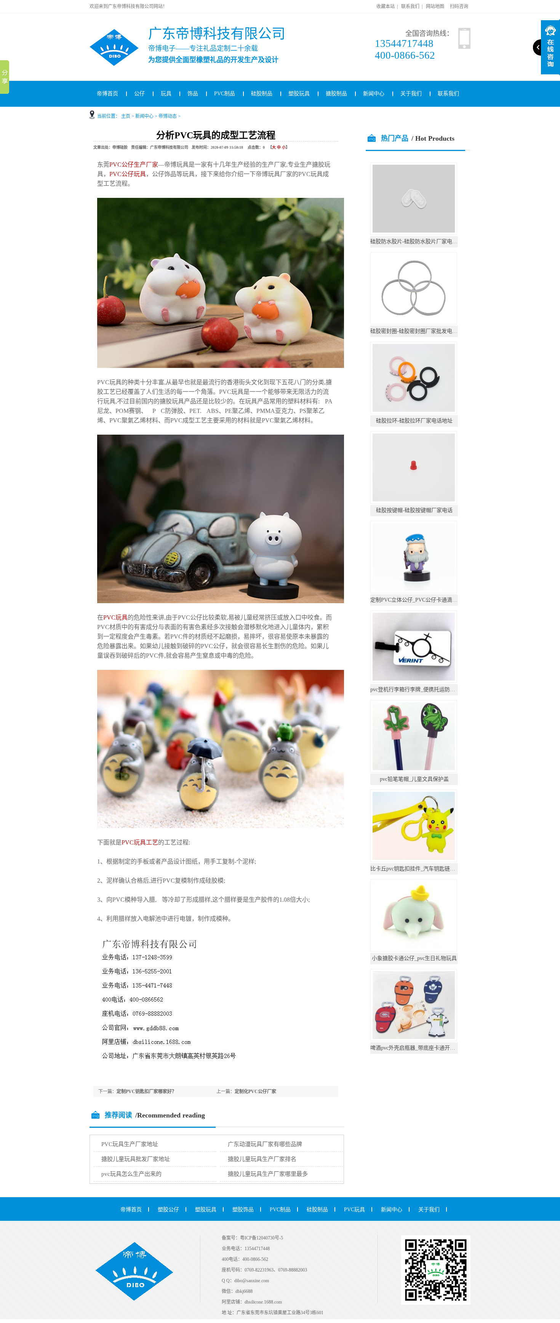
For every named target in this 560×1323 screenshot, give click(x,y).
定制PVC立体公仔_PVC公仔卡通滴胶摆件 (419, 600)
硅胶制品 (261, 93)
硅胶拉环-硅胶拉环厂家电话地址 (414, 421)
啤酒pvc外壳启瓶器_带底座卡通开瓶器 (415, 1048)
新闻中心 (373, 93)
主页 (125, 116)
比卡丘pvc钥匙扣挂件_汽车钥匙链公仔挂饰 (420, 869)
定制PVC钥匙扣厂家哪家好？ (146, 1091)
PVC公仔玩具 (127, 174)
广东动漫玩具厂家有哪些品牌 (265, 1144)
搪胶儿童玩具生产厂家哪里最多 (268, 1174)
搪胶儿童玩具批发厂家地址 (135, 1159)
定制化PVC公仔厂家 (255, 1091)
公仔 (139, 93)
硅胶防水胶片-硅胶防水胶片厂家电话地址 (419, 241)
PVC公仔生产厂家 (133, 164)
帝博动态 (167, 116)
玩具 (166, 93)
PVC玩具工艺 (140, 842)
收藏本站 (385, 6)
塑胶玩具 (299, 93)
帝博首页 (107, 93)
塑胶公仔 (168, 1209)
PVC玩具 (115, 617)
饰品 (192, 93)
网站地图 (435, 6)
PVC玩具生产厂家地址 (129, 1144)
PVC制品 (224, 93)
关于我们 (411, 93)
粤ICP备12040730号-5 (261, 1238)
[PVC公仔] (124, 32)
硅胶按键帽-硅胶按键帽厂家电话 (414, 510)
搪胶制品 (336, 93)
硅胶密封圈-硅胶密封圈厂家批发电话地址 (419, 331)
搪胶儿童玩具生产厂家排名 (262, 1159)
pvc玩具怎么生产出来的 (131, 1174)
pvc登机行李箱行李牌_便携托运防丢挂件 (418, 689)
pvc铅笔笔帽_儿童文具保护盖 (414, 779)
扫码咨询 (459, 6)
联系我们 (410, 6)
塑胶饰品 (243, 1209)
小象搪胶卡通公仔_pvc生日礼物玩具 (414, 958)
